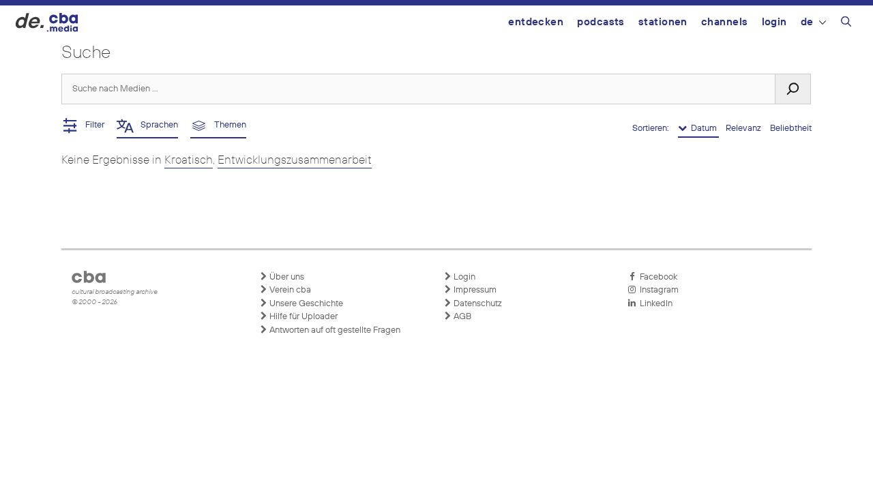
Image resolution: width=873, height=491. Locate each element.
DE (807, 22)
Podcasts (601, 22)
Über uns (285, 277)
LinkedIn (654, 303)
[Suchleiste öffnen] (846, 23)
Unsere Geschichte (305, 303)
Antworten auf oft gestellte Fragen (333, 330)
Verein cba (289, 290)
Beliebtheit (791, 128)
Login (774, 22)
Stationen (662, 22)
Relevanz (744, 128)
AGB (461, 316)
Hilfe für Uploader (302, 316)
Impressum (474, 290)
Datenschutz (477, 303)
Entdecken (535, 22)
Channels (724, 22)
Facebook (656, 277)
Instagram (657, 290)
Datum (703, 128)
